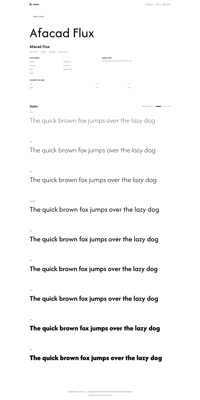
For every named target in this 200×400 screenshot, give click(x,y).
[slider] (162, 106)
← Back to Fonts (38, 16)
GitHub (167, 4)
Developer (149, 4)
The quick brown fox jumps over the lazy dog (92, 120)
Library (158, 4)
